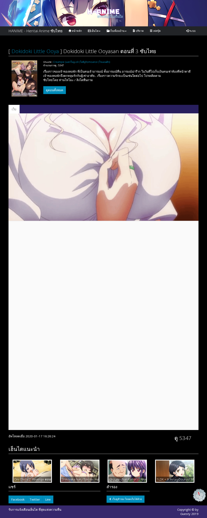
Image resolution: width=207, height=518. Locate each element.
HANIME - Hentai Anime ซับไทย (35, 30)
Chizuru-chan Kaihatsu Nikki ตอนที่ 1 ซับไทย (127, 479)
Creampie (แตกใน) (63, 62)
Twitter (35, 499)
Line (48, 499)
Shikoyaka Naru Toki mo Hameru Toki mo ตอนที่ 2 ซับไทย (80, 479)
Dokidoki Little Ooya (35, 51)
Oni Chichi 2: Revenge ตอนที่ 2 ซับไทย (32, 479)
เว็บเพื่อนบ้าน (117, 31)
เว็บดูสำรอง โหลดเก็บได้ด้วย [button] (127, 499)
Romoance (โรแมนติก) (97, 62)
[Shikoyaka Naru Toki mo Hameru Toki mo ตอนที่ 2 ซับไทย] (79, 471)
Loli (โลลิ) (80, 62)
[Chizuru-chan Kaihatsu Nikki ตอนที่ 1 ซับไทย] (127, 471)
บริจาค (139, 31)
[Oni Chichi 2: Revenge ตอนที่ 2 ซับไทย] (32, 471)
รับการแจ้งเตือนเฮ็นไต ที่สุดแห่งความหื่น (34, 509)
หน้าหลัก (76, 31)
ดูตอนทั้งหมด (54, 90)
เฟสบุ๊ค (156, 31)
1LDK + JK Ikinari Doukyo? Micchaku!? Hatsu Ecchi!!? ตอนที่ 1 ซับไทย (175, 479)
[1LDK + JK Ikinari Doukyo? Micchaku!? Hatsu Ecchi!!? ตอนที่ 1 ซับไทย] (174, 471)
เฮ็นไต (94, 31)
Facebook (17, 499)
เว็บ (14, 109)
